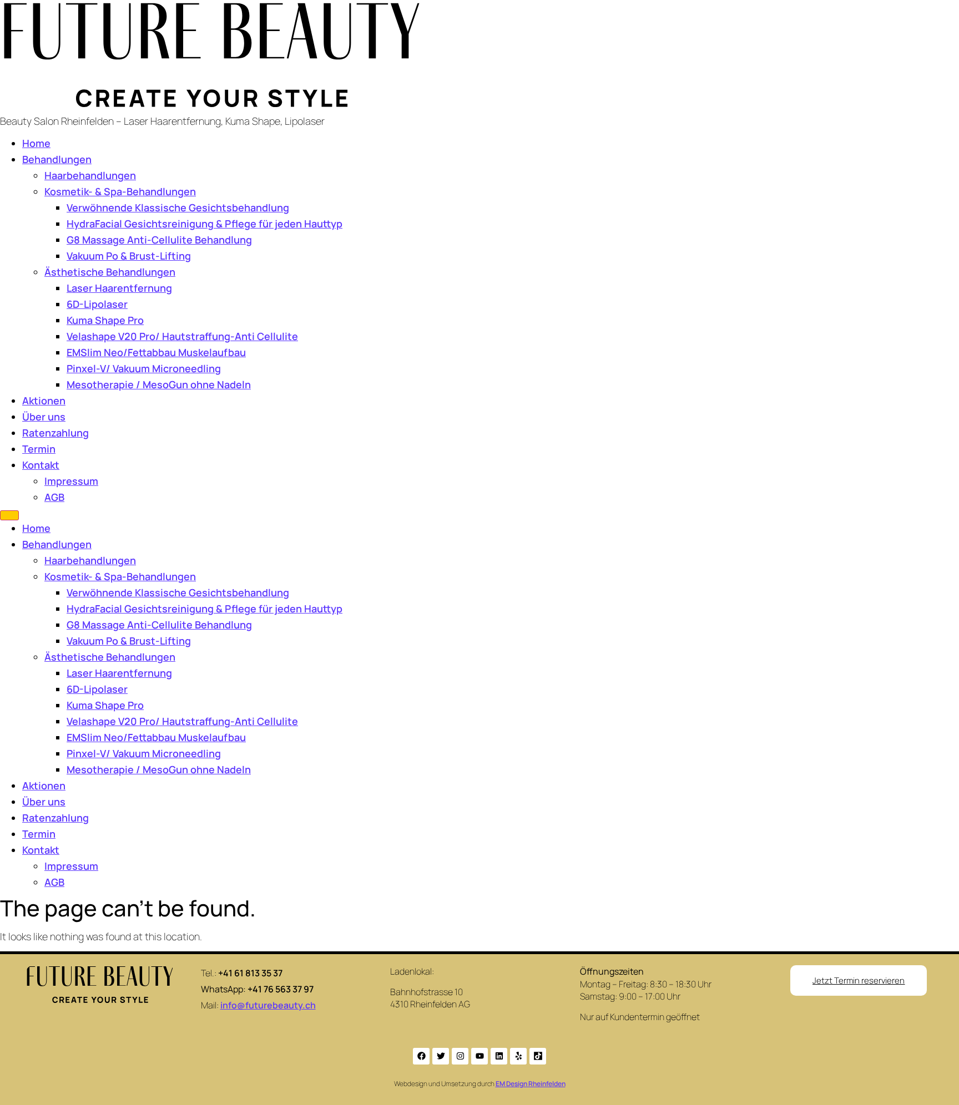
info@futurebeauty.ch (268, 1005)
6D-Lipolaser (97, 304)
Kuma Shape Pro (105, 320)
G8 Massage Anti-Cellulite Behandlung (159, 239)
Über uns (43, 416)
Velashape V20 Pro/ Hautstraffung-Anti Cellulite (182, 336)
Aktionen (43, 400)
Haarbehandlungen (90, 175)
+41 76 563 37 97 (281, 989)
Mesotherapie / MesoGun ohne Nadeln (159, 384)
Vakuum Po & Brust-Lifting (129, 255)
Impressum (71, 481)
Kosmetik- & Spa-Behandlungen (120, 191)
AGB (54, 497)
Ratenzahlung (55, 432)
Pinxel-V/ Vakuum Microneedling (144, 368)
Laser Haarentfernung (119, 288)
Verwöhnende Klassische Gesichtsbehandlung (178, 207)
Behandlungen (57, 159)
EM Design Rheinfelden (531, 1083)
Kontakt (40, 465)
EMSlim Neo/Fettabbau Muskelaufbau (156, 352)
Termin (38, 448)
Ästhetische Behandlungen (109, 271)
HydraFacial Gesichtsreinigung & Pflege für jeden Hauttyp (204, 223)
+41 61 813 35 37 (250, 973)
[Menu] (9, 515)
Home (36, 143)
